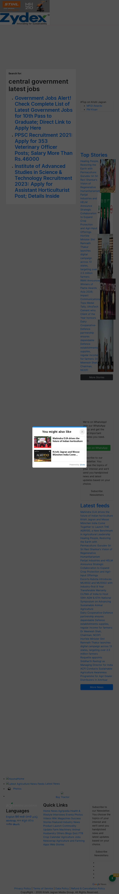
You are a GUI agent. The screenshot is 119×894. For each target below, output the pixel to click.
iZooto (82, 465)
